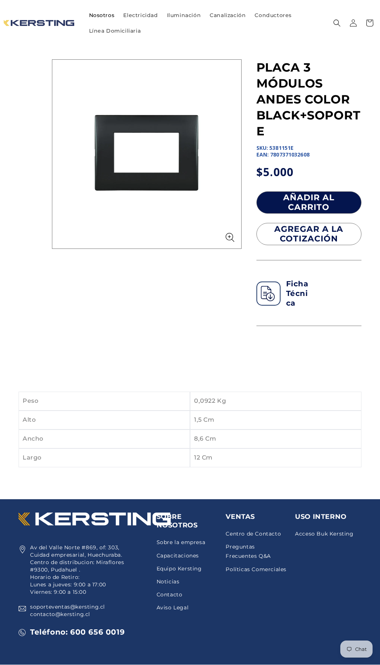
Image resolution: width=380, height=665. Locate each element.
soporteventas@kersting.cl (67, 606)
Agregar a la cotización (308, 234)
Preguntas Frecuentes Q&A (248, 551)
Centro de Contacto (253, 533)
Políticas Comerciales (256, 569)
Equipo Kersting (179, 568)
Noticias (168, 581)
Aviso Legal (173, 607)
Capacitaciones (178, 555)
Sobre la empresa (181, 542)
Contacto (170, 594)
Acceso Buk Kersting (324, 533)
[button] (140, 15)
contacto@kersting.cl (60, 614)
